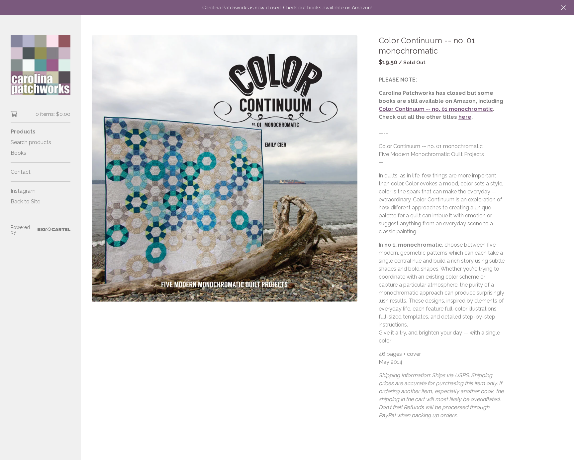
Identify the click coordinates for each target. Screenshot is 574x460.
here (464, 117)
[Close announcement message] (563, 7)
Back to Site (25, 201)
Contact (21, 172)
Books (18, 153)
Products (23, 131)
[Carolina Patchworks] (40, 65)
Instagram (23, 191)
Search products (31, 142)
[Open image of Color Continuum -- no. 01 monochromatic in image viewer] (224, 168)
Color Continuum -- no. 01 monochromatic (436, 109)
